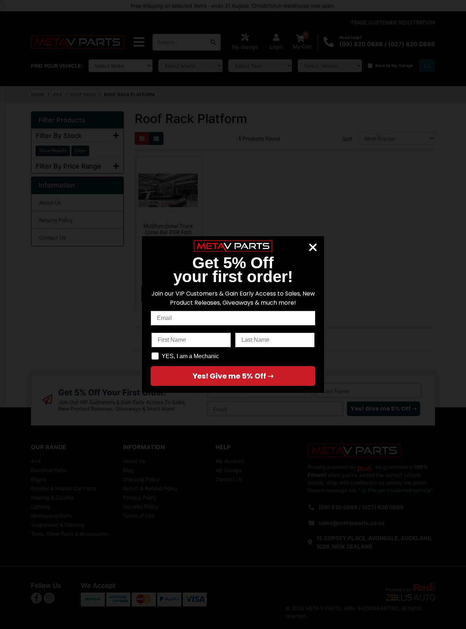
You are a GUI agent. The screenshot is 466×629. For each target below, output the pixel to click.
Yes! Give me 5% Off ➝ (233, 376)
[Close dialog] (312, 247)
